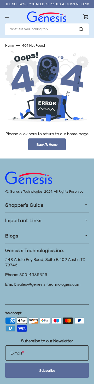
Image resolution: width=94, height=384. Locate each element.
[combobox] (47, 29)
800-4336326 (33, 274)
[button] (7, 16)
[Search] (82, 29)
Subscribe (47, 370)
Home (9, 45)
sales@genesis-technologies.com (48, 284)
